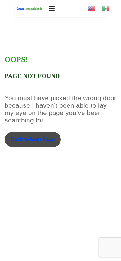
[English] (95, 6)
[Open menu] (52, 8)
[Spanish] (109, 6)
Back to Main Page (33, 139)
